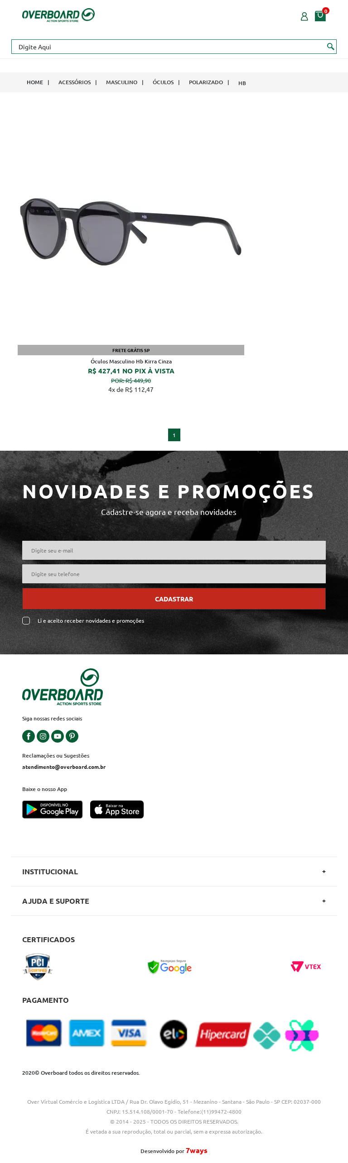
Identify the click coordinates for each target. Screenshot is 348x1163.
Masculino (121, 82)
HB (242, 83)
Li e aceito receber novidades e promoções (91, 620)
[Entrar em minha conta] (304, 15)
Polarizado (206, 82)
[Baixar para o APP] (56, 810)
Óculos (163, 82)
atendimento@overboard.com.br (64, 766)
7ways (197, 1150)
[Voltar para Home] (58, 14)
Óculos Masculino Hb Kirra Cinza (131, 361)
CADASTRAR (174, 599)
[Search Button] (331, 46)
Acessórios (74, 82)
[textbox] (174, 46)
